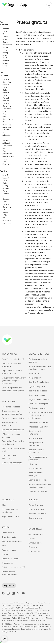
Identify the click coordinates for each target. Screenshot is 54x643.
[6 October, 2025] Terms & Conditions (7, 201)
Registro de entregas (38, 391)
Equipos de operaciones (13, 429)
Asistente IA (34, 373)
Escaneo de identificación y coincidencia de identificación (40, 415)
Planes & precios (36, 505)
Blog (4, 505)
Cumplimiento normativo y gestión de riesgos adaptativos (13, 381)
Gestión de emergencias (39, 404)
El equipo (33, 547)
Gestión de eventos (37, 408)
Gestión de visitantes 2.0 (13, 359)
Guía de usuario (9, 537)
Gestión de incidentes (38, 422)
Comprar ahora (35, 518)
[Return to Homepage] (14, 4)
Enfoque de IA (35, 543)
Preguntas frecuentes (12, 541)
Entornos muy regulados (13, 418)
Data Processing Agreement (7, 124)
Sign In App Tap (35, 468)
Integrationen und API (38, 427)
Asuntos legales (9, 550)
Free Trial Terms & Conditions (7, 103)
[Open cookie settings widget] (4, 639)
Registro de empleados (39, 399)
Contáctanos (34, 551)
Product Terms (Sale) (6, 87)
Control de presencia (38, 480)
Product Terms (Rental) (6, 95)
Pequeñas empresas (11, 407)
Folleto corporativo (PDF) (13, 567)
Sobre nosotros (36, 534)
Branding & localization (39, 382)
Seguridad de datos (10, 516)
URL (18, 44)
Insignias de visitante (38, 491)
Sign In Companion (37, 386)
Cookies (5, 554)
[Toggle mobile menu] (49, 5)
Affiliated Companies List (7, 145)
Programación (35, 378)
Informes (33, 464)
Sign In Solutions (9, 626)
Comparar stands (36, 509)
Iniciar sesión (8, 532)
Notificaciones (35, 438)
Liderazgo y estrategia (12, 462)
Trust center (7, 563)
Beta (4, 545)
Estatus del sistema (10, 558)
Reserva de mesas (37, 395)
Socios (32, 538)
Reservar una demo (37, 513)
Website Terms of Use (6, 31)
